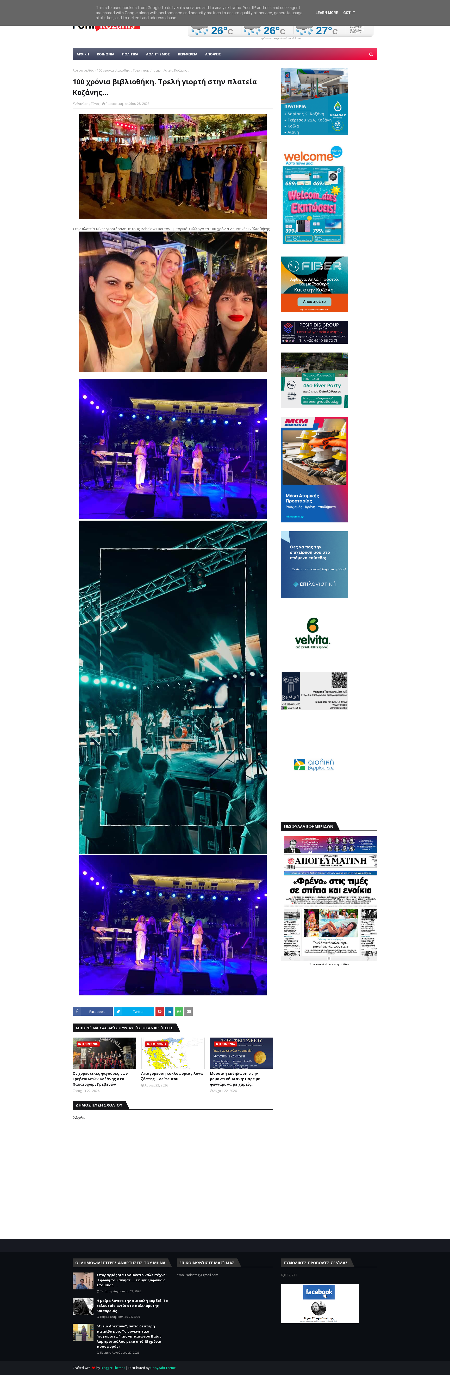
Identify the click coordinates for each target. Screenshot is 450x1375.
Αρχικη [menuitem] (83, 54)
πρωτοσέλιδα (321, 964)
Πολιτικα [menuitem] (130, 54)
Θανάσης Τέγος (87, 103)
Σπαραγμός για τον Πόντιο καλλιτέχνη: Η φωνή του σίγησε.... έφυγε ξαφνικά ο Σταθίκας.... (132, 1279)
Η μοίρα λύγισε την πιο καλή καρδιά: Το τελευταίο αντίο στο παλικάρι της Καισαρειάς (132, 1305)
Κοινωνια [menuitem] (105, 54)
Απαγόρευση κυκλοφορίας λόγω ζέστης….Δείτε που (172, 1076)
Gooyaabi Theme (163, 1368)
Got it (349, 13)
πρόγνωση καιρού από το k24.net (280, 38)
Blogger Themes (113, 1368)
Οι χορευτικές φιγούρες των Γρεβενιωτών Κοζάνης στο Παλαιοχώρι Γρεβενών (100, 1079)
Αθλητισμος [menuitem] (158, 54)
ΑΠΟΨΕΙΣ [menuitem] (213, 54)
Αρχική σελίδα (83, 70)
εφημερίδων (341, 964)
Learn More (327, 13)
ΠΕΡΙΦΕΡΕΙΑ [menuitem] (187, 54)
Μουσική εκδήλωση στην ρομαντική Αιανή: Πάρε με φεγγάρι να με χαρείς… (235, 1079)
